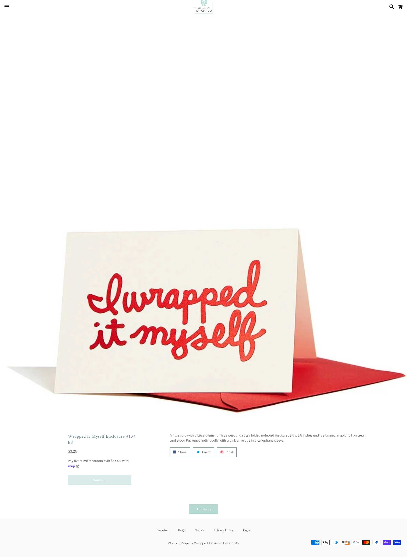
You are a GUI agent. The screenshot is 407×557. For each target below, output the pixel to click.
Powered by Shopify (224, 543)
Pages (247, 530)
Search (200, 530)
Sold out (99, 480)
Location (163, 530)
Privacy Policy (224, 530)
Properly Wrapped (194, 543)
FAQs (182, 530)
